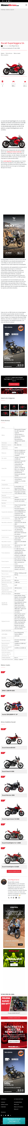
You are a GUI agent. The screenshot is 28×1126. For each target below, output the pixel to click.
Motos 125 (16, 1104)
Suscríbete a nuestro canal (14, 1017)
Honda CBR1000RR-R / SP (7, 695)
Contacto (3, 1102)
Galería (2, 53)
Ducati (12, 9)
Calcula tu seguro (14, 384)
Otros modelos (4, 55)
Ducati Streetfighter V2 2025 (8, 848)
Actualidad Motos (18, 1102)
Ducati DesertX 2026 (6, 752)
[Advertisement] (14, 26)
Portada (3, 9)
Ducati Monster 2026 (6, 776)
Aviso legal (3, 1124)
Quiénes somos (4, 1104)
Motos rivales (17, 53)
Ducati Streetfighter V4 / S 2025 (9, 824)
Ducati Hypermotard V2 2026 (8, 800)
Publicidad (3, 1106)
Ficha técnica (9, 53)
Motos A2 (16, 1109)
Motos (8, 9)
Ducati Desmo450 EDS (6, 729)
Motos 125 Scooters (18, 1106)
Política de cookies (11, 1124)
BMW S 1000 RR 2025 (6, 672)
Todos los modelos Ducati (14, 871)
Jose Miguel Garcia (13, 879)
